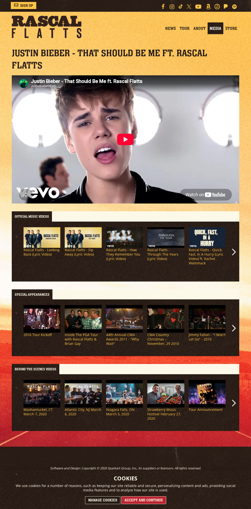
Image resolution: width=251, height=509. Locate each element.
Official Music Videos (32, 216)
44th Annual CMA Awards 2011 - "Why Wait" (122, 339)
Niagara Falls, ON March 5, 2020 (120, 411)
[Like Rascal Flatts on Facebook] (163, 6)
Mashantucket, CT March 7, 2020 (38, 411)
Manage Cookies (102, 500)
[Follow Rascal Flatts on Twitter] (189, 6)
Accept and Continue (144, 500)
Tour (184, 28)
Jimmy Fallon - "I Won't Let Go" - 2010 (207, 336)
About (199, 28)
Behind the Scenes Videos (35, 369)
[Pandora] (225, 6)
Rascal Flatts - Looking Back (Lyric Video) (42, 252)
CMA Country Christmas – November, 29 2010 (163, 339)
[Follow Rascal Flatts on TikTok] (180, 6)
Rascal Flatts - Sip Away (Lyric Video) (79, 252)
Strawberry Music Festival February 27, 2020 (164, 414)
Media (215, 28)
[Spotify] (234, 6)
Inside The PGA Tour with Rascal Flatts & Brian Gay (81, 339)
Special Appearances (32, 294)
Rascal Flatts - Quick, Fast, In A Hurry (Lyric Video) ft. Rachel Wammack (206, 256)
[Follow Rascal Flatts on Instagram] (172, 6)
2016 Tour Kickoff (38, 334)
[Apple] (217, 6)
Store (231, 28)
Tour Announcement (206, 409)
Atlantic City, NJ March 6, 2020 (83, 411)
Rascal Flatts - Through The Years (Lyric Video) (162, 254)
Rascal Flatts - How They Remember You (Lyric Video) (123, 254)
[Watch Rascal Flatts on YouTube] (198, 6)
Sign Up (26, 5)
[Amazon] (208, 6)
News (170, 28)
